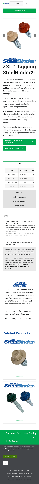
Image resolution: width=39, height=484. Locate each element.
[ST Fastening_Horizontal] (6, 4)
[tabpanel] (19, 178)
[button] (4, 35)
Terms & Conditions (9, 451)
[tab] (19, 163)
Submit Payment (10, 456)
